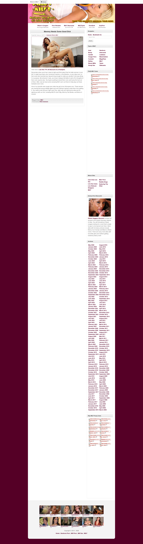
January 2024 (92, 269)
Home (44, 2)
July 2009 (102, 378)
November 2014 (104, 271)
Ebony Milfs (92, 63)
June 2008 (102, 404)
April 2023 (91, 283)
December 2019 (93, 348)
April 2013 (102, 308)
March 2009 (103, 386)
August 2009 (103, 376)
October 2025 (92, 249)
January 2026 (92, 247)
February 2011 (103, 340)
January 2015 (103, 267)
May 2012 (102, 322)
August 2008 (103, 400)
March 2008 (103, 410)
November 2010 (104, 346)
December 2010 (104, 344)
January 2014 (103, 291)
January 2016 (103, 257)
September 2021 (93, 314)
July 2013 (102, 303)
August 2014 (103, 277)
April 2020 (91, 342)
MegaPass (102, 59)
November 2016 (93, 406)
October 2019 (92, 352)
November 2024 (93, 257)
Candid (90, 55)
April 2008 (102, 408)
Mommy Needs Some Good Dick (57, 31)
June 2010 (102, 356)
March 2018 (92, 382)
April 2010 (102, 360)
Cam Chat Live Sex (92, 181)
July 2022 (91, 297)
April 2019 (91, 362)
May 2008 (102, 406)
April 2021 (91, 322)
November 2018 (93, 370)
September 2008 (104, 398)
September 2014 (104, 275)
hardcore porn (65, 533)
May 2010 (102, 358)
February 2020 (92, 346)
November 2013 (104, 295)
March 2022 (92, 305)
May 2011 (102, 336)
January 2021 (92, 326)
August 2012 (103, 318)
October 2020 (92, 332)
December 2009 (104, 368)
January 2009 (103, 390)
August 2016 (103, 245)
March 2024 (92, 265)
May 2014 (102, 283)
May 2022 (91, 300)
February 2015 (103, 265)
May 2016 (102, 249)
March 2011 (103, 338)
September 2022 (93, 295)
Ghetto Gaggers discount (96, 218)
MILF (42, 100)
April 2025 (91, 253)
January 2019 (92, 366)
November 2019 (93, 350)
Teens (101, 63)
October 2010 (103, 348)
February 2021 (92, 324)
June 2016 (102, 247)
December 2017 (93, 388)
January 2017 (92, 404)
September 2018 (93, 374)
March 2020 (92, 344)
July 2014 (102, 279)
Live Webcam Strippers (92, 187)
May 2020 (91, 340)
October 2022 (92, 293)
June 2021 (91, 320)
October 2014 (103, 273)
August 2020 (92, 336)
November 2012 (104, 312)
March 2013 (103, 310)
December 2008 (104, 392)
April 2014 (102, 285)
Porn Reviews (56, 25)
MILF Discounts (69, 25)
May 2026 (91, 245)
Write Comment (44, 102)
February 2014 (103, 289)
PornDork (92, 25)
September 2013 (104, 299)
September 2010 (104, 350)
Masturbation (103, 57)
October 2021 (92, 312)
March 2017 (92, 400)
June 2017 (91, 396)
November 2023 (93, 273)
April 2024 (91, 263)
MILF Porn (102, 180)
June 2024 (91, 261)
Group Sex (91, 65)
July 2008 (102, 402)
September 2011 (104, 330)
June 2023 (91, 281)
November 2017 (93, 390)
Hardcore (102, 50)
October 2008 (103, 396)
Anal (89, 50)
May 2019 (91, 360)
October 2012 (103, 314)
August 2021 (92, 316)
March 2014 (103, 287)
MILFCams (81, 25)
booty (90, 52)
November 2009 (104, 370)
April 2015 (102, 261)
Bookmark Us (97, 35)
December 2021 (93, 308)
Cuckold (91, 59)
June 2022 (91, 299)
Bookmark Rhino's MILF (52, 35)
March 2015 (103, 263)
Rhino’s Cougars (42, 25)
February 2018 (92, 384)
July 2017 (91, 394)
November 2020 (93, 330)
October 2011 (103, 328)
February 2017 (92, 402)
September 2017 (93, 392)
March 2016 (103, 253)
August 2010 (103, 352)
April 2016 (102, 251)
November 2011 (104, 326)
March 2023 (92, 285)
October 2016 (92, 408)
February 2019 (92, 364)
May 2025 (91, 251)
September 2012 (104, 316)
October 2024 (92, 259)
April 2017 (91, 398)
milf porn (74, 533)
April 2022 (91, 303)
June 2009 (102, 380)
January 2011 (103, 342)
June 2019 (91, 358)
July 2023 (91, 279)
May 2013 (102, 306)
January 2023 (92, 289)
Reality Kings (103, 182)
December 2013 (104, 293)
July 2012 (102, 320)
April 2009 (102, 384)
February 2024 (92, 267)
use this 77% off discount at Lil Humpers (52, 70)
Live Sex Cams (92, 184)
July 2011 (102, 334)
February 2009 (103, 388)
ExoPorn (102, 25)
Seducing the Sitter (103, 185)
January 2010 (103, 366)
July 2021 (91, 318)
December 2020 (93, 328)
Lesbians (102, 55)
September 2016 (93, 410)
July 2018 (91, 376)
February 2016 (103, 255)
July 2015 (102, 259)
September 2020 (93, 334)
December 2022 (93, 291)
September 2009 (104, 374)
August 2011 (103, 332)
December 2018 (93, 368)
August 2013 (103, 300)
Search (90, 40)
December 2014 (104, 269)
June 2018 (91, 378)
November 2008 (104, 394)
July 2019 (91, 356)
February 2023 (92, 287)
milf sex (80, 533)
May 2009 (102, 382)
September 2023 (93, 275)
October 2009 (103, 372)
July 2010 (102, 354)
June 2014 (102, 281)
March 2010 (103, 362)
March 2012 (103, 324)
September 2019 (93, 354)
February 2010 (103, 364)
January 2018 (92, 386)
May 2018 (91, 380)
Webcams (102, 65)
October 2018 (92, 372)
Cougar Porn (92, 57)
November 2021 (93, 310)
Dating (90, 61)
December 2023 (93, 271)
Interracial (102, 52)
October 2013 (103, 297)
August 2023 (92, 277)
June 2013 (102, 305)
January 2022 (92, 306)
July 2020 (91, 338)
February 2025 (92, 255)
